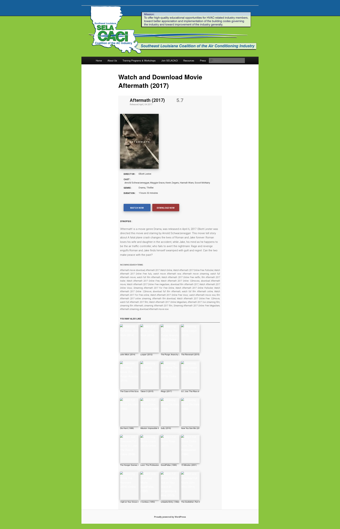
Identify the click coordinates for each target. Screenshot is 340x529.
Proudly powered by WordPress (170, 516)
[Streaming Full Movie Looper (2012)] (149, 375)
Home (99, 60)
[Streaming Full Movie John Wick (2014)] (129, 338)
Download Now (166, 208)
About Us (112, 60)
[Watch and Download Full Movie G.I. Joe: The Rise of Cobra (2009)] (129, 449)
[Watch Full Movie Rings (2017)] (170, 449)
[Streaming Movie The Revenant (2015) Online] (129, 486)
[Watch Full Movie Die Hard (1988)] (129, 412)
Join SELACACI (169, 60)
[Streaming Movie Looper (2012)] (190, 338)
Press (203, 60)
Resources (188, 60)
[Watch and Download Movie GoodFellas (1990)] (149, 486)
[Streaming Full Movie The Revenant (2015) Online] (170, 375)
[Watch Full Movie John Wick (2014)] (149, 338)
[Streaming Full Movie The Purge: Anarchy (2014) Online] (170, 338)
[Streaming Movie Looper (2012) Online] (190, 375)
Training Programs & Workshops (139, 60)
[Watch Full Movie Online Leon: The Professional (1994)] (190, 449)
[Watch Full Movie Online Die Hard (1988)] (149, 412)
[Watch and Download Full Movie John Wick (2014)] (190, 486)
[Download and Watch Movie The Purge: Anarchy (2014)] (129, 375)
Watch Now (137, 208)
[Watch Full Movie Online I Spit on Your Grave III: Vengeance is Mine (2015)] (170, 486)
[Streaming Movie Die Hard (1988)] (170, 412)
